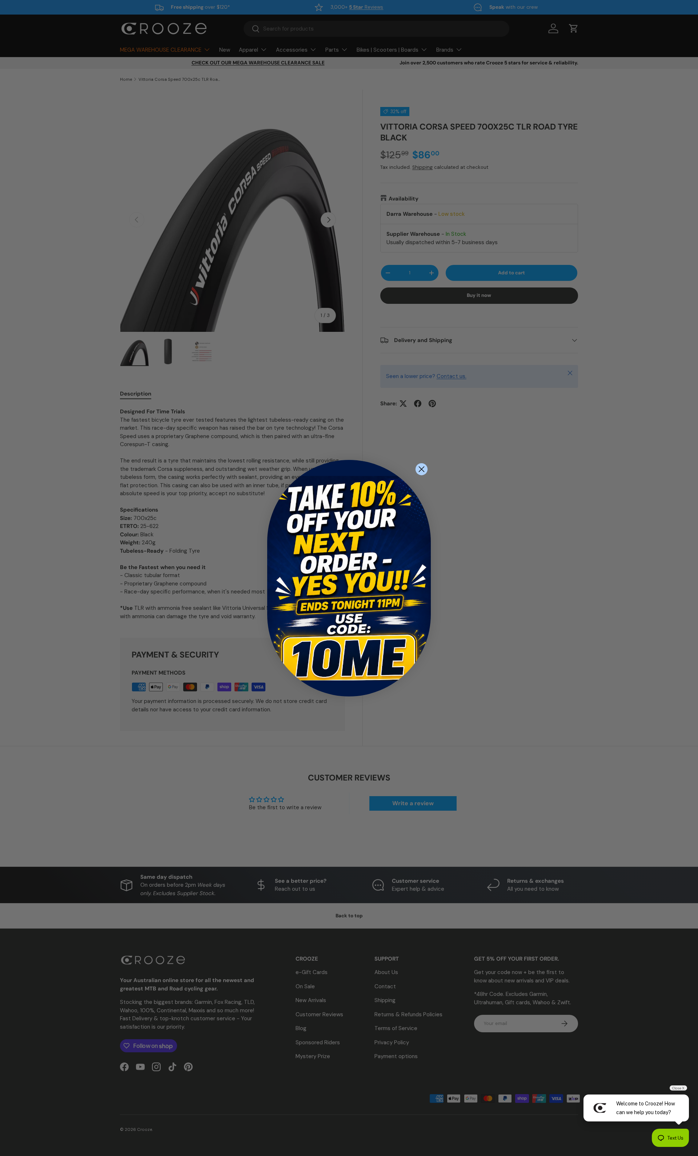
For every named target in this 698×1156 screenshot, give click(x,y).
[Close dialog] (421, 469)
